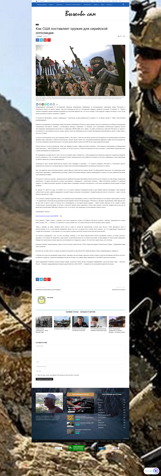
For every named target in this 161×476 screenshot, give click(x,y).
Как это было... (39, 326)
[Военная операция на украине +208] (70, 424)
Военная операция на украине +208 (84, 423)
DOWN (83, 473)
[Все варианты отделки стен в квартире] (70, 431)
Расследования (58, 326)
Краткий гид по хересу (118, 289)
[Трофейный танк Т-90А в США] (62, 321)
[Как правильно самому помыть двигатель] (80, 406)
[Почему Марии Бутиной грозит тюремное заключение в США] (99, 321)
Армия (95, 4)
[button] (123, 4)
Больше (109, 4)
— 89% (58, 448)
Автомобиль (71, 411)
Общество (59, 4)
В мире (51, 4)
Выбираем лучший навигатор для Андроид (48, 289)
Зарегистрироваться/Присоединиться (73, 1)
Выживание (87, 4)
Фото (120, 1)
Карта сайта (114, 1)
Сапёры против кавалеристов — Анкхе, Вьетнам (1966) (42, 330)
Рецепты (78, 419)
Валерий (39, 36)
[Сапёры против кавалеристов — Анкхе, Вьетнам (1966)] (44, 321)
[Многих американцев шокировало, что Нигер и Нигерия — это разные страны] (117, 321)
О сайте (95, 1)
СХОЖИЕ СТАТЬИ (72, 312)
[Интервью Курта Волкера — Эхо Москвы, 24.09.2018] (80, 321)
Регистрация (107, 1)
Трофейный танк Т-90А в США (62, 328)
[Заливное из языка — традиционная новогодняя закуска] (70, 417)
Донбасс (75, 326)
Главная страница (87, 1)
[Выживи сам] (80, 13)
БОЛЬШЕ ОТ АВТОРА (87, 312)
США (37, 24)
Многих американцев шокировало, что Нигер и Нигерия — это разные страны (117, 330)
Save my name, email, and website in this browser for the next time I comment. (58, 375)
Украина (78, 424)
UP (78, 473)
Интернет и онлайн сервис (73, 4)
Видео (102, 4)
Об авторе (100, 1)
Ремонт (77, 433)
